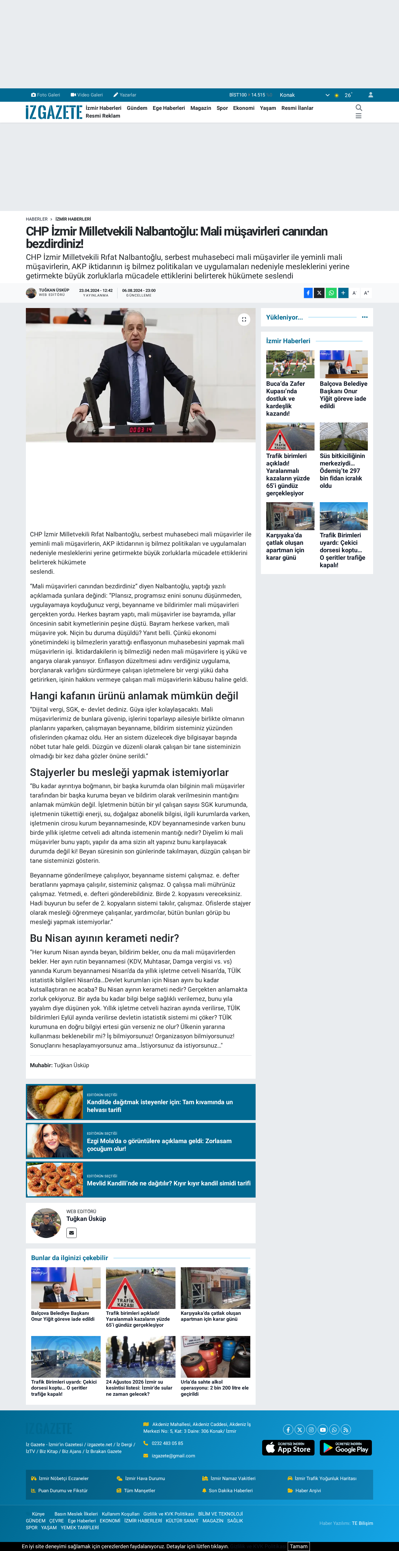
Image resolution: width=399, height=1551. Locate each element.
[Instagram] (311, 1429)
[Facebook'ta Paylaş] (308, 293)
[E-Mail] (71, 1233)
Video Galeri (90, 95)
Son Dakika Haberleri (231, 1490)
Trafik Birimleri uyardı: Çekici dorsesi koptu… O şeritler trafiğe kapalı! (64, 1388)
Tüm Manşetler (139, 1490)
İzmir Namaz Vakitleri (233, 1478)
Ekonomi (244, 108)
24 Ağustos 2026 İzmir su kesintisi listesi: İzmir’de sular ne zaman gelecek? (139, 1388)
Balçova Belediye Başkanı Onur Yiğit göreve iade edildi (62, 1316)
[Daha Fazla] (343, 293)
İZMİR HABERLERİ (73, 219)
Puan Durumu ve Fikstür (63, 1490)
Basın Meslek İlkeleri (76, 1514)
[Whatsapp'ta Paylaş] (331, 293)
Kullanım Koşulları (121, 1514)
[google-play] (345, 1447)
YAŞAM (49, 1527)
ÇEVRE (56, 1521)
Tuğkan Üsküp (86, 1218)
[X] (300, 1429)
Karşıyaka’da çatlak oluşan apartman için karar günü (211, 1316)
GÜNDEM (36, 1521)
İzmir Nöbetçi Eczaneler (64, 1478)
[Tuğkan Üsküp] (46, 1223)
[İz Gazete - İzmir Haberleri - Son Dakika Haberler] (54, 111)
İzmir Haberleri (104, 108)
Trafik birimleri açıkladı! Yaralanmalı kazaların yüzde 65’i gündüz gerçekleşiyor (138, 1319)
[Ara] (359, 108)
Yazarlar (128, 95)
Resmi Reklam (103, 116)
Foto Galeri (48, 95)
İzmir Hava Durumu (145, 1478)
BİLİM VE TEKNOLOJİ (220, 1514)
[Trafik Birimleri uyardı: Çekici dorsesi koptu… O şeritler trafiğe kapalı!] (66, 1356)
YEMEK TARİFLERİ (80, 1527)
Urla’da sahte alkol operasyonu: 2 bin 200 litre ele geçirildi (215, 1388)
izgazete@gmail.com (173, 1456)
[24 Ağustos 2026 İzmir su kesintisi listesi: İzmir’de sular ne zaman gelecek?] (140, 1356)
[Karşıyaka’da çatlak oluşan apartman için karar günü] (215, 1287)
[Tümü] (365, 317)
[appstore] (288, 1447)
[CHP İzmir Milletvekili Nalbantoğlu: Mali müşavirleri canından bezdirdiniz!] (141, 375)
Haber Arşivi (308, 1490)
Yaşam (268, 108)
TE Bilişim (362, 1523)
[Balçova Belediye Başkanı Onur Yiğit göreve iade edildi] (66, 1287)
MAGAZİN (213, 1521)
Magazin (200, 108)
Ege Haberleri (169, 108)
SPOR (31, 1527)
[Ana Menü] (359, 116)
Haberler (37, 219)
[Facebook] (288, 1429)
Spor (222, 108)
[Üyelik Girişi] (368, 95)
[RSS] (346, 1429)
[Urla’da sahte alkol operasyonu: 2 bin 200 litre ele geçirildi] (215, 1356)
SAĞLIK (235, 1521)
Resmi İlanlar (297, 108)
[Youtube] (323, 1429)
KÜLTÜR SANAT (182, 1521)
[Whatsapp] (334, 1429)
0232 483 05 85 (167, 1443)
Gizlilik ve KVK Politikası (168, 1514)
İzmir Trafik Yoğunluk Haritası (326, 1478)
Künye (38, 1514)
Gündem (137, 108)
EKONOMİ (110, 1521)
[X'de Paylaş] (319, 293)
